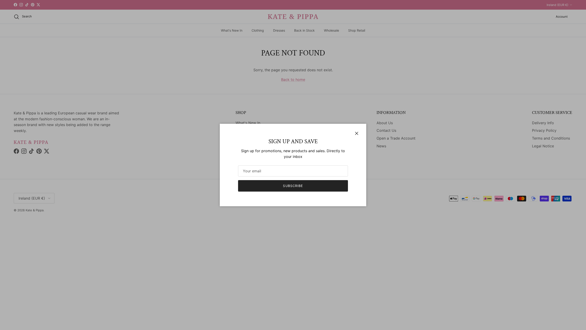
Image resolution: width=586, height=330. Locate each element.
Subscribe (293, 186)
